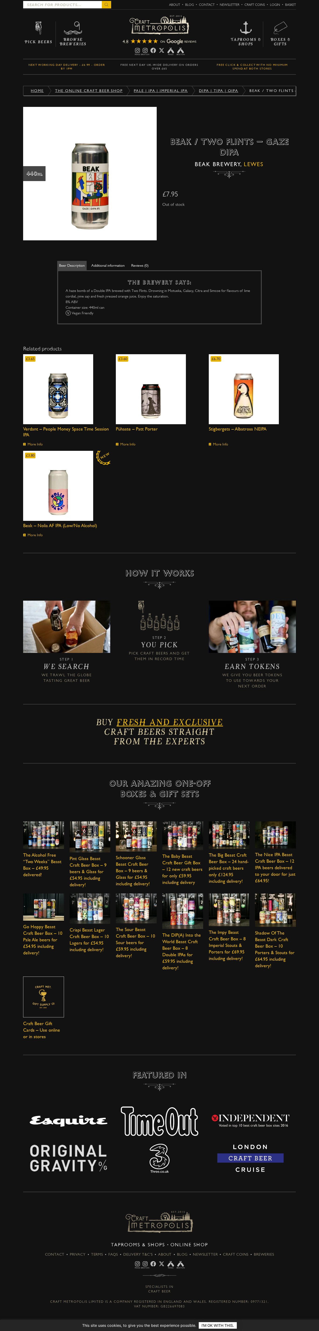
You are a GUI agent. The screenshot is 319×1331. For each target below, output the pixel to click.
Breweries (264, 1254)
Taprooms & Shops (138, 1244)
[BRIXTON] (145, 50)
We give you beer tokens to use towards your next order (252, 680)
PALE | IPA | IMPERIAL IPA (161, 90)
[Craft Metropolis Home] (159, 25)
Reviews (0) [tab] (140, 265)
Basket (290, 5)
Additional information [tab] (108, 265)
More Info (35, 444)
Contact (207, 5)
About (174, 5)
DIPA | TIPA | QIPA (218, 90)
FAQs (113, 1254)
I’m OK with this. (218, 1325)
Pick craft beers (148, 653)
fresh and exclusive (170, 724)
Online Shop (189, 1244)
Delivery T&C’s (138, 1254)
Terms (97, 1254)
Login (275, 5)
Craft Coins (255, 5)
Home (37, 90)
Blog (189, 5)
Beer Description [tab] (72, 265)
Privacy (78, 1254)
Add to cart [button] (66, 389)
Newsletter (229, 5)
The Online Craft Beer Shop (89, 90)
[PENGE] (137, 50)
